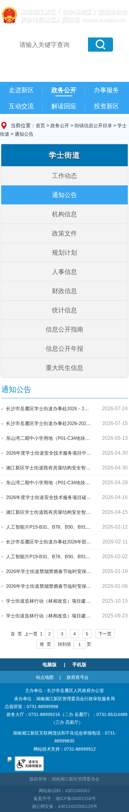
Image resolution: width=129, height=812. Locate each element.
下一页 (104, 633)
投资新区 (106, 106)
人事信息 (64, 271)
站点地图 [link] (45, 677)
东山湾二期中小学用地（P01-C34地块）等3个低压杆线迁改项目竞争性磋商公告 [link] (48, 482)
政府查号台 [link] (78, 677)
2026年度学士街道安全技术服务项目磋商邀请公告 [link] (48, 497)
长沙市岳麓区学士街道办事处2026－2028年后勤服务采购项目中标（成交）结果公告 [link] (48, 408)
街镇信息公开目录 (93, 125)
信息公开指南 (64, 329)
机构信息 (64, 214)
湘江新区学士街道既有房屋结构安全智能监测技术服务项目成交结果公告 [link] (48, 467)
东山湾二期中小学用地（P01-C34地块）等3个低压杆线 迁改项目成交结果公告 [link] (48, 438)
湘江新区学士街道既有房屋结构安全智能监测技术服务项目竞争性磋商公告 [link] (48, 512)
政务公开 (63, 90)
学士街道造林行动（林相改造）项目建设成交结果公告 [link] (48, 601)
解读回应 (63, 106)
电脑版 (50, 664)
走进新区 (21, 90)
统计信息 (64, 310)
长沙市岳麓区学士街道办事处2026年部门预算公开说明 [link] (48, 541)
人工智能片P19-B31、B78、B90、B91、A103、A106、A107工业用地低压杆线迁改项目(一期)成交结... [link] (48, 527)
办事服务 (106, 90)
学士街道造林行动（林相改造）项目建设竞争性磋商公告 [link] (48, 615)
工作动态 (64, 175)
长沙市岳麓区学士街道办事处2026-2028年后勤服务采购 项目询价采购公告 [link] (48, 423)
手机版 (79, 664)
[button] (100, 44)
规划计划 (64, 252)
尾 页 (45, 644)
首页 (40, 125)
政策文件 (64, 233)
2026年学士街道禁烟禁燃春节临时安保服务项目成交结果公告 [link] (48, 571)
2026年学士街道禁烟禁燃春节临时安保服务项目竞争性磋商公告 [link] (48, 586)
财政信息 (64, 290)
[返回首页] (64, 14)
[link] (10, 759)
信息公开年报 (64, 348)
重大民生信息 (64, 367)
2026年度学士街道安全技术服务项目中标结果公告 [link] (48, 453)
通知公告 (24, 134)
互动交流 (21, 106)
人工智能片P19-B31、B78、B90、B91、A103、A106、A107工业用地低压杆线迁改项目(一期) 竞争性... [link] (48, 556)
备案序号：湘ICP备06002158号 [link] (65, 798)
